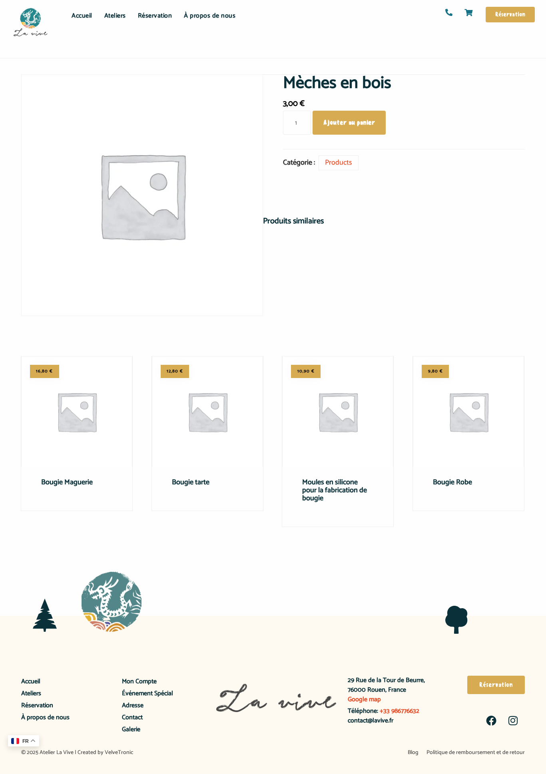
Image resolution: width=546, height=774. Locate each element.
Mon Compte (139, 681)
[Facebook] (491, 720)
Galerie (131, 729)
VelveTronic (119, 752)
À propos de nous (209, 15)
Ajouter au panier (349, 122)
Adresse (132, 705)
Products (338, 163)
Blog (413, 752)
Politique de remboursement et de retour (475, 752)
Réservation (155, 15)
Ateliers (115, 15)
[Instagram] (513, 720)
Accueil (82, 15)
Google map (364, 699)
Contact (132, 717)
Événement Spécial (147, 693)
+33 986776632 (398, 711)
